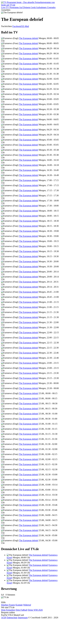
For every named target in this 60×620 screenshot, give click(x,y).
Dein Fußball (21, 610)
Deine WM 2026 (35, 610)
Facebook (16, 26)
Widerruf (27, 605)
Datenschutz (12, 617)
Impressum (23, 617)
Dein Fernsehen (8, 610)
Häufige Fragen (8, 605)
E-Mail (26, 26)
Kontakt (19, 605)
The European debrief (28, 38)
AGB (3, 617)
